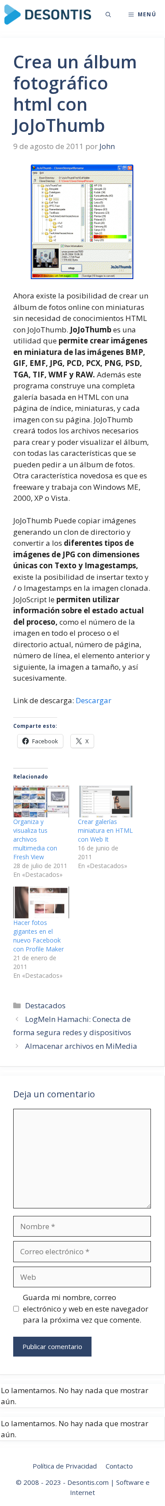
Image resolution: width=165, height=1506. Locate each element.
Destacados (45, 1005)
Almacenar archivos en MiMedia (81, 1046)
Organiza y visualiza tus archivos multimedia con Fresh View (35, 839)
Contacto (119, 1465)
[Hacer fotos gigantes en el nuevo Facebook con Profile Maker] (41, 902)
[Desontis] (47, 14)
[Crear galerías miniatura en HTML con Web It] (106, 801)
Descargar (93, 700)
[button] (108, 14)
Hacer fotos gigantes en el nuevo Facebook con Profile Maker (38, 935)
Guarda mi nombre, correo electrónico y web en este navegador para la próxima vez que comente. (85, 1308)
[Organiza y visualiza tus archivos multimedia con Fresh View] (41, 801)
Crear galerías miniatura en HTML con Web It (105, 830)
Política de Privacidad (65, 1465)
